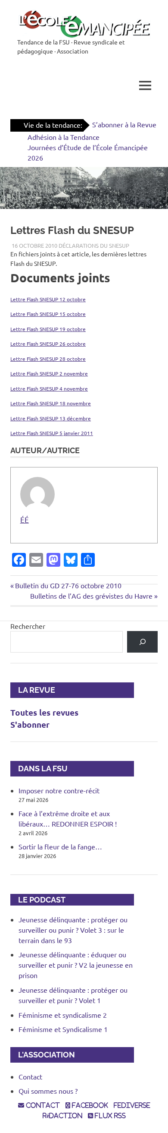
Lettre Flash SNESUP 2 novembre (49, 373)
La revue (32, 689)
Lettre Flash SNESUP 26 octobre (48, 343)
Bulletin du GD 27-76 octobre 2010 (68, 585)
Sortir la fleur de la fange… (60, 846)
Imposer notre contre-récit (59, 790)
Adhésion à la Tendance (64, 137)
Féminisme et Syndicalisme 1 (63, 1029)
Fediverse (132, 1105)
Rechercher (27, 626)
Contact (30, 1076)
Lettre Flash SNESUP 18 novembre (50, 403)
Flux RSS (109, 1116)
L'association (42, 1054)
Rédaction (62, 1116)
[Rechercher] (142, 641)
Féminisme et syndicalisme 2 (63, 1014)
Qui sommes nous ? (48, 1090)
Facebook (89, 1105)
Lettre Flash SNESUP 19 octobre (48, 328)
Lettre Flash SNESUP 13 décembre (50, 418)
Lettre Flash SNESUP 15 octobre (48, 313)
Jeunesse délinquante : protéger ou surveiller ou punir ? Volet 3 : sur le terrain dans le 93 (73, 929)
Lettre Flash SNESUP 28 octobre (48, 358)
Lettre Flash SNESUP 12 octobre (48, 299)
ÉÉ (24, 519)
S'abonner (30, 724)
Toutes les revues (44, 712)
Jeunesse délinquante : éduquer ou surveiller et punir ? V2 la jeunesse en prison (76, 964)
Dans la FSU (39, 768)
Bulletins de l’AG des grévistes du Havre (91, 595)
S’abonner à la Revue (124, 124)
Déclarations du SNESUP (94, 245)
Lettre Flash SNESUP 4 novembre (49, 388)
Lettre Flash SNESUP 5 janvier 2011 (51, 432)
